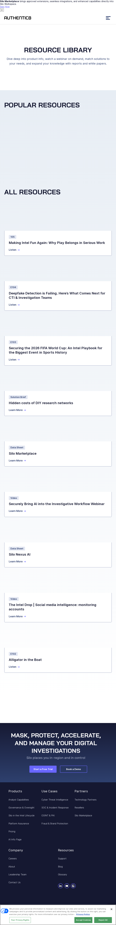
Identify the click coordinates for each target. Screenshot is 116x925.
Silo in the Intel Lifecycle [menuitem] (21, 815)
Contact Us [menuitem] (14, 882)
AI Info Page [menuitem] (15, 839)
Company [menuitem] (15, 850)
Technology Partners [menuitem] (85, 799)
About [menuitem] (11, 866)
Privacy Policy (83, 914)
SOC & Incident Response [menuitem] (55, 807)
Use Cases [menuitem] (49, 791)
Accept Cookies (83, 920)
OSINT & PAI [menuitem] (48, 815)
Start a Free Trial (43, 769)
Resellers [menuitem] (79, 807)
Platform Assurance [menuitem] (18, 823)
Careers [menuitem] (12, 858)
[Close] (111, 909)
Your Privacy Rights (20, 920)
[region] (58, 915)
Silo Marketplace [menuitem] (83, 815)
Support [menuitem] (62, 858)
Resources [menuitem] (66, 850)
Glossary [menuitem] (62, 874)
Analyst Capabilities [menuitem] (18, 799)
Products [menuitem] (15, 791)
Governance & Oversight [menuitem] (21, 807)
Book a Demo (73, 769)
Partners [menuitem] (81, 791)
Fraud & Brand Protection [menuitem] (54, 823)
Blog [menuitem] (60, 866)
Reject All (103, 920)
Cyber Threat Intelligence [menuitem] (54, 799)
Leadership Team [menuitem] (17, 874)
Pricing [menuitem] (11, 831)
